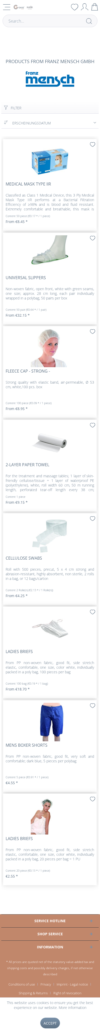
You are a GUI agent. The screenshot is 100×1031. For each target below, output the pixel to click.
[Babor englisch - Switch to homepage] (23, 7)
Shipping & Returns (33, 993)
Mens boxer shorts (26, 745)
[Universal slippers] (50, 254)
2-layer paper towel (27, 465)
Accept (50, 1023)
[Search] (89, 21)
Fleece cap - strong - (28, 371)
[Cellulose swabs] (50, 535)
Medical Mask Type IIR (28, 184)
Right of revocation (67, 993)
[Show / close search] (64, 7)
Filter (15, 107)
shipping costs (17, 968)
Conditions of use (21, 984)
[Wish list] (74, 7)
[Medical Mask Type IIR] (50, 161)
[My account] (84, 7)
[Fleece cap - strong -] (50, 348)
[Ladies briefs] (50, 628)
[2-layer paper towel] (50, 441)
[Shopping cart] (94, 7)
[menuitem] (64, 7)
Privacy (46, 984)
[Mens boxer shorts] (50, 722)
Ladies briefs (19, 651)
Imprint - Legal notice (72, 984)
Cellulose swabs (24, 558)
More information (72, 1007)
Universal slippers (26, 277)
